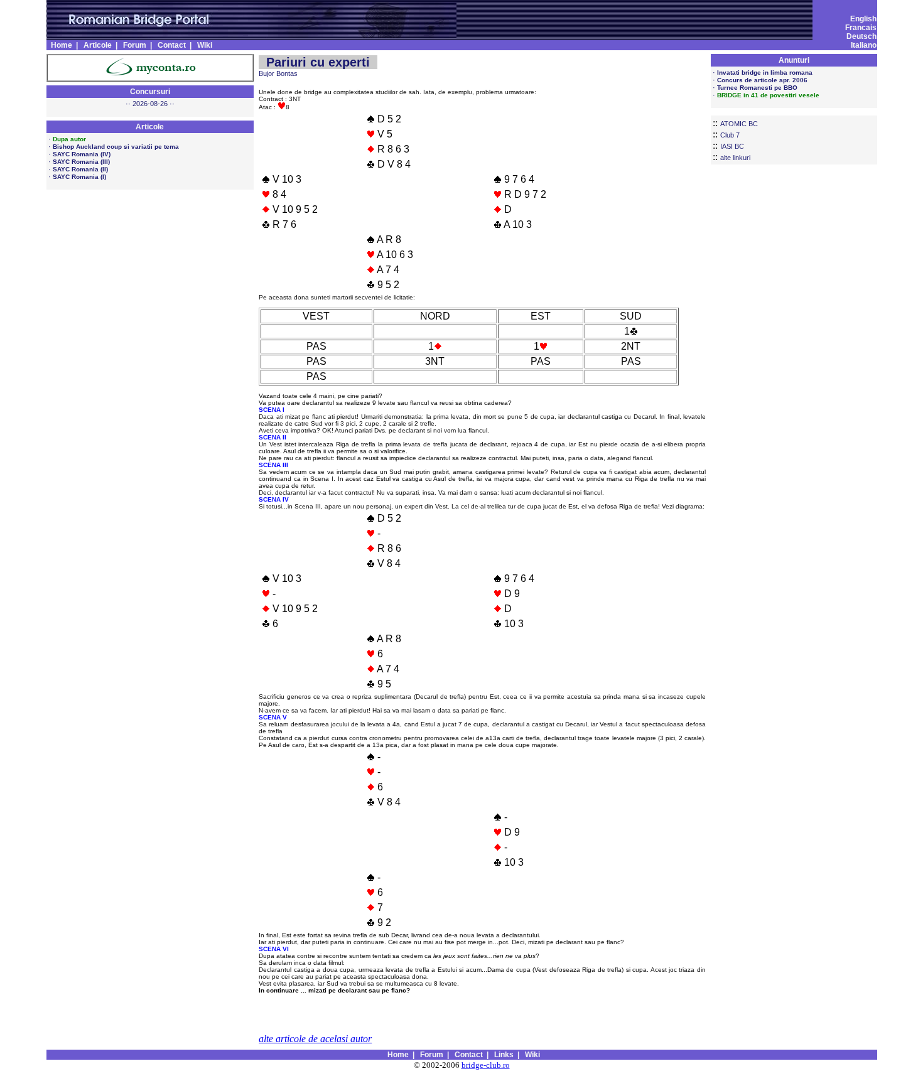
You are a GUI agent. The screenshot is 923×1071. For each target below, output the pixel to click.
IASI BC (732, 146)
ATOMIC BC (739, 123)
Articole (98, 45)
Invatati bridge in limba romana (764, 72)
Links (504, 1054)
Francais (861, 27)
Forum (134, 45)
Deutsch (861, 36)
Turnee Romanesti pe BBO (757, 87)
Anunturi (794, 60)
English (863, 18)
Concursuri (150, 91)
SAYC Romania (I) (79, 176)
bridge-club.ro (486, 1065)
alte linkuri (735, 157)
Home (61, 45)
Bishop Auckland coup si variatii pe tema (116, 146)
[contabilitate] (149, 75)
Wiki (204, 45)
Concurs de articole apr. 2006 (762, 80)
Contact (172, 45)
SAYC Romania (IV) (82, 154)
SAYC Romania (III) (81, 161)
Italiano (864, 45)
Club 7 (730, 135)
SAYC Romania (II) (80, 169)
